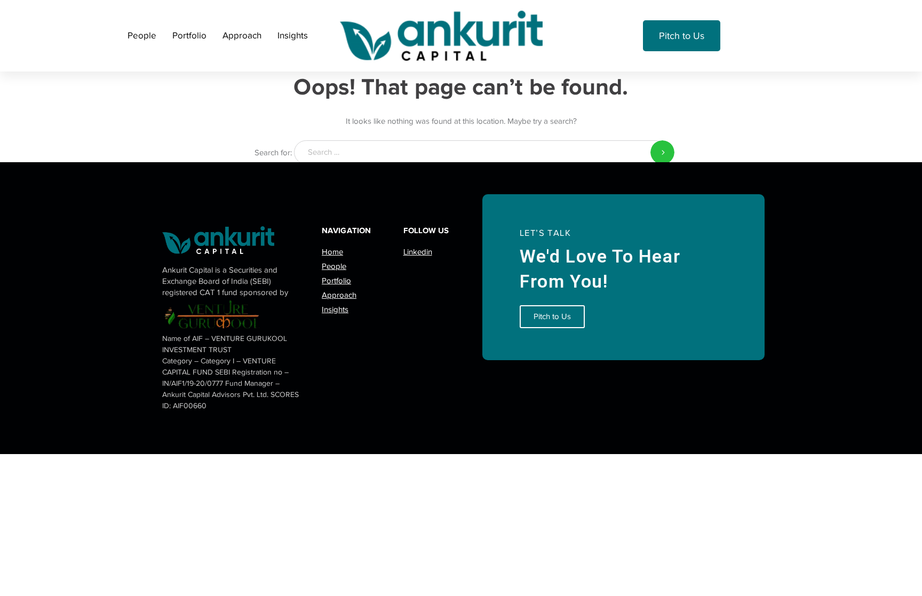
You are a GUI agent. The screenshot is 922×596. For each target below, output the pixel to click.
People (142, 35)
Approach (241, 35)
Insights (292, 35)
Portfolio (189, 35)
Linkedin (417, 252)
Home (332, 252)
